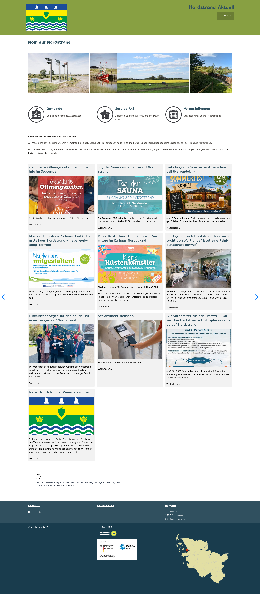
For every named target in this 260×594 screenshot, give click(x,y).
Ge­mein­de (54, 108)
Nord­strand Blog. (65, 485)
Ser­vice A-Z (124, 108)
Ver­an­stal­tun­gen (197, 108)
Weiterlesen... (60, 195)
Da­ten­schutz (34, 512)
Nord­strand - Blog (106, 505)
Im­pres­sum (34, 505)
